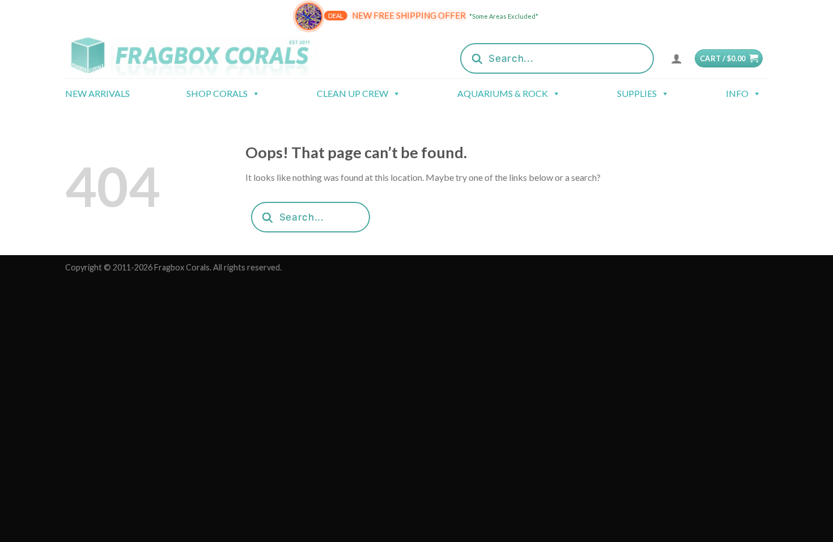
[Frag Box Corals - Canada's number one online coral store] (205, 55)
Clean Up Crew (352, 93)
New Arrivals (97, 93)
